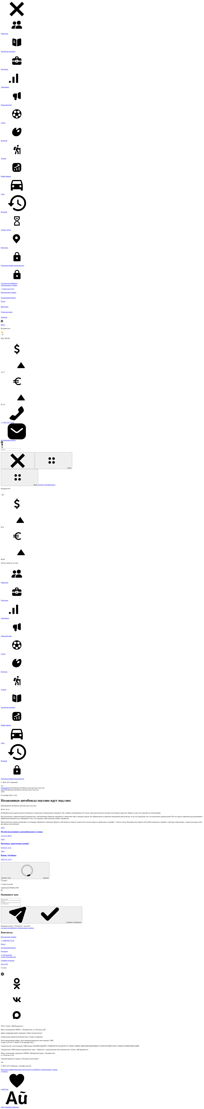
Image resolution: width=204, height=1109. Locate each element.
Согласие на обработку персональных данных (41, 1069)
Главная (4, 788)
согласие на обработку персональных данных (17, 928)
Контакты (51, 485)
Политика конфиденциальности (12, 1069)
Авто (8, 788)
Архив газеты (43, 485)
